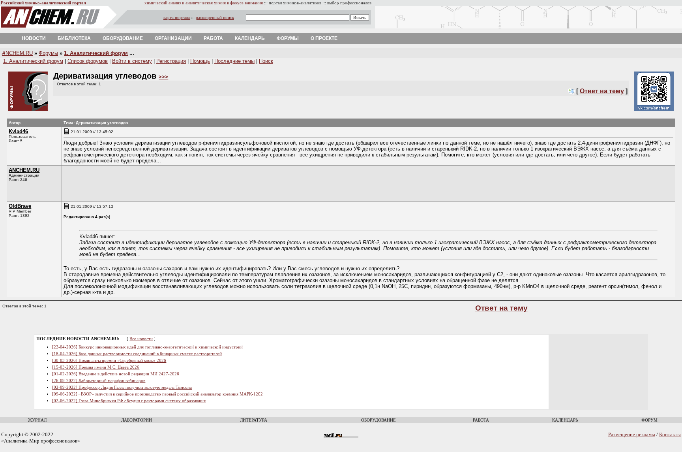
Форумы (288, 38)
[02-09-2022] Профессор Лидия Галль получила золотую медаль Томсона (122, 387)
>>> (163, 77)
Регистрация (171, 61)
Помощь (200, 61)
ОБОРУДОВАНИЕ (378, 420)
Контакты (670, 434)
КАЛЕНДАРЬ (565, 420)
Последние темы (234, 61)
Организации (173, 38)
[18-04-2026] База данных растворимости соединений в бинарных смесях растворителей (137, 354)
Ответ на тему (602, 91)
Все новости (141, 339)
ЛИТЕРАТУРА (253, 420)
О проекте (324, 38)
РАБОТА (481, 420)
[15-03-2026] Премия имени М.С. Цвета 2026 (95, 367)
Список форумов (87, 61)
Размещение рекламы (631, 434)
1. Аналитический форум (96, 53)
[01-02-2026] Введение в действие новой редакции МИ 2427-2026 (115, 374)
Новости (34, 38)
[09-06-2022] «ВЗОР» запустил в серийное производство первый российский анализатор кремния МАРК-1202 (157, 394)
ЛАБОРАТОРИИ (136, 420)
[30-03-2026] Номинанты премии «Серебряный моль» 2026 (109, 360)
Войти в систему (132, 61)
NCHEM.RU (17, 53)
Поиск (266, 61)
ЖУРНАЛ (37, 420)
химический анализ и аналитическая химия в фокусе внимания (203, 3)
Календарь (250, 38)
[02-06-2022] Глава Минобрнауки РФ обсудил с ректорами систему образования (129, 401)
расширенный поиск (215, 17)
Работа (213, 38)
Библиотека (74, 38)
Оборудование (123, 38)
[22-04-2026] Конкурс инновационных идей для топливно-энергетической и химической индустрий (147, 347)
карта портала (176, 17)
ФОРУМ (649, 420)
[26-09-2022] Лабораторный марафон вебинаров (98, 381)
